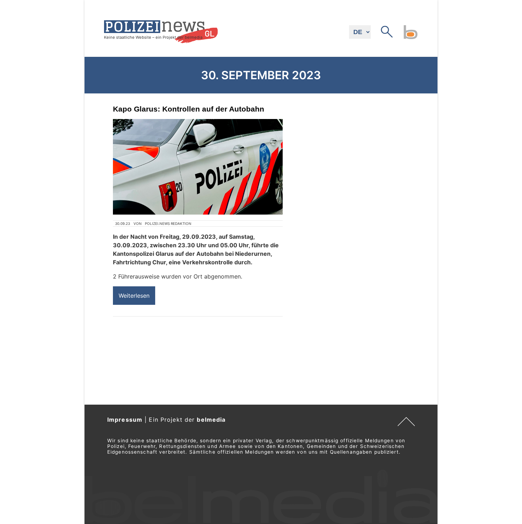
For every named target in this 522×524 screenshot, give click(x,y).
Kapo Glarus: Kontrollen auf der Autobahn (188, 109)
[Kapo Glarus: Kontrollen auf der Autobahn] (198, 167)
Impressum (124, 419)
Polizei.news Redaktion (168, 223)
